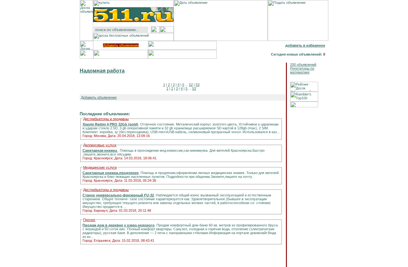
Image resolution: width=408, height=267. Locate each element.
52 (191, 85)
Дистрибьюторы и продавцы (106, 119)
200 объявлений (303, 64)
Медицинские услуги (100, 167)
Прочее (89, 220)
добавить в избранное (305, 45)
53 (198, 85)
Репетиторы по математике (302, 70)
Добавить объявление (121, 45)
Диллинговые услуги (99, 145)
